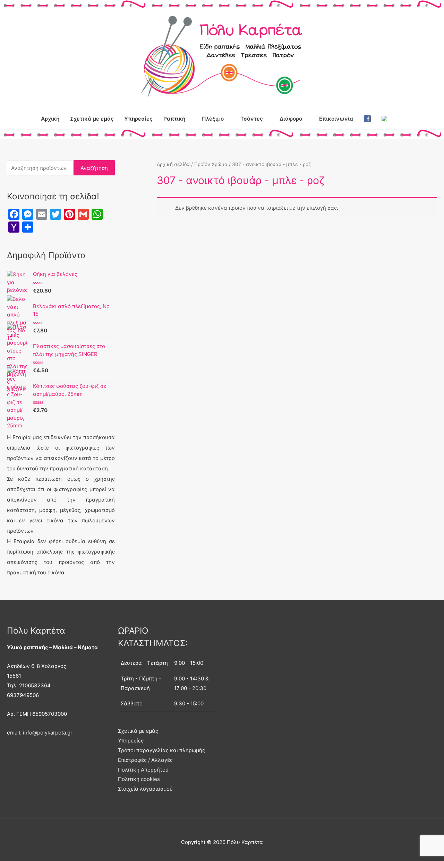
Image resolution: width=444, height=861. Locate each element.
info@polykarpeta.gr (47, 732)
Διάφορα (291, 118)
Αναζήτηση (94, 168)
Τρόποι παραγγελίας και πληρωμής (161, 750)
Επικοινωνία (336, 118)
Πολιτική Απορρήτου (143, 769)
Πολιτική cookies (139, 779)
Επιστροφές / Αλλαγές (145, 760)
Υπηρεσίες (138, 118)
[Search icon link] (400, 118)
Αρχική (50, 118)
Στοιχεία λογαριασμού (145, 788)
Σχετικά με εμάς (92, 118)
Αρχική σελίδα (173, 164)
